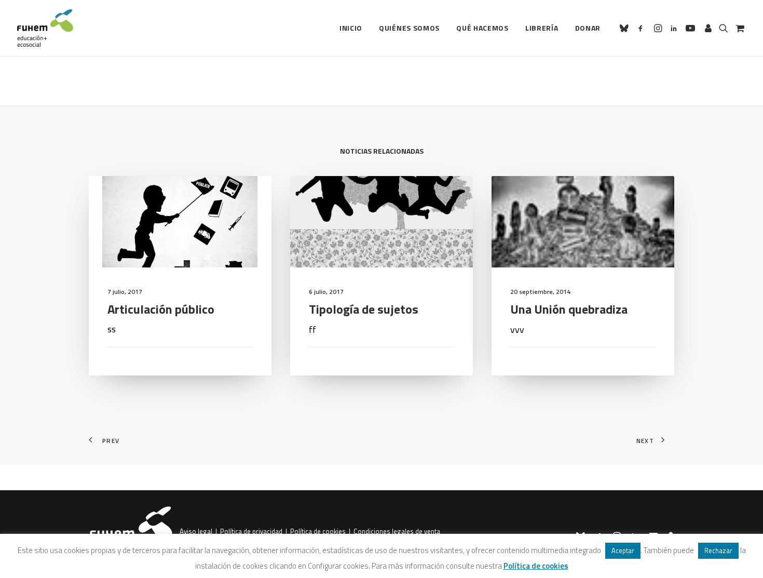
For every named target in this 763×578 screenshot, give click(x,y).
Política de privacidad (251, 532)
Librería (541, 27)
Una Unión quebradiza (569, 309)
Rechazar (718, 550)
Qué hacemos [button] (482, 27)
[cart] (739, 28)
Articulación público (160, 309)
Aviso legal (196, 532)
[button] (625, 28)
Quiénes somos (409, 27)
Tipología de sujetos (363, 309)
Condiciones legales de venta (396, 532)
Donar (588, 27)
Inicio (350, 27)
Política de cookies (318, 532)
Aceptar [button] (622, 550)
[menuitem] (351, 28)
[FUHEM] (45, 28)
